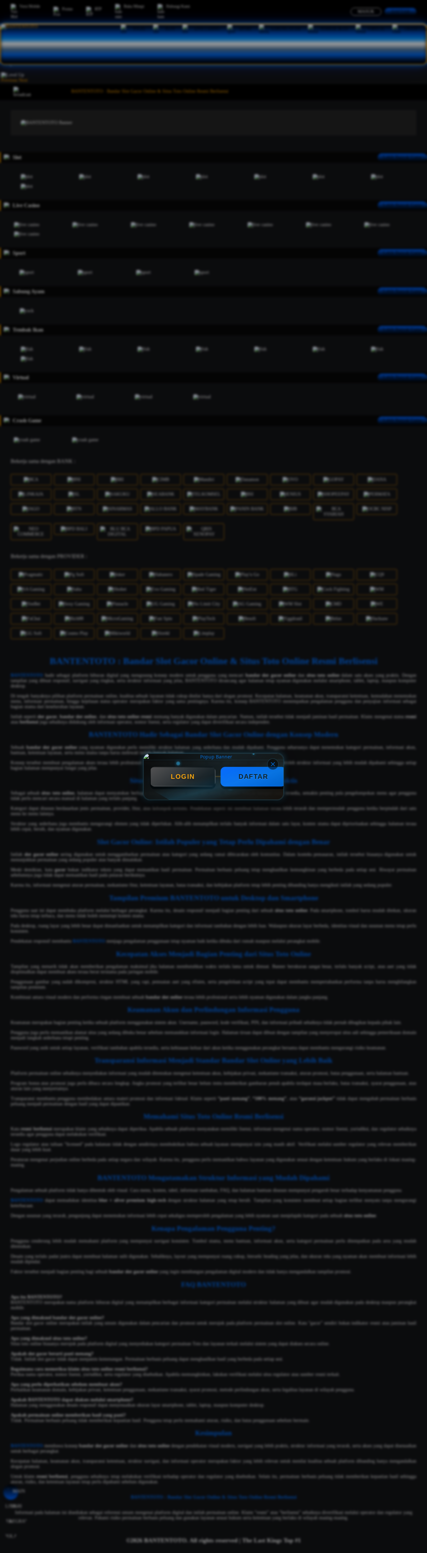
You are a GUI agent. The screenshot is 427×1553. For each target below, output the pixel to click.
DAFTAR (253, 776)
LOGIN (183, 776)
